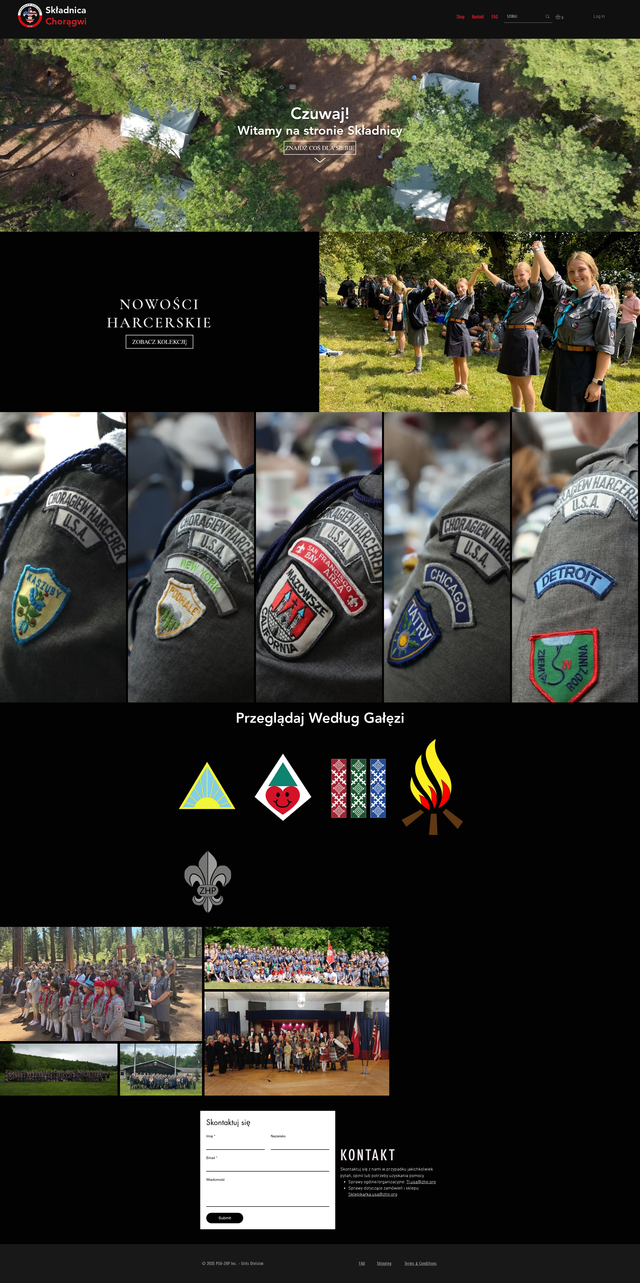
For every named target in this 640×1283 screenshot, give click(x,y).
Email (211, 1158)
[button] (561, 16)
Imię (210, 1136)
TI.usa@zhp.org (421, 1182)
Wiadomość (215, 1180)
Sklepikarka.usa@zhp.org (372, 1194)
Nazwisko (278, 1136)
